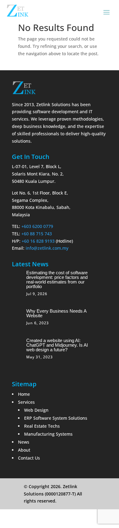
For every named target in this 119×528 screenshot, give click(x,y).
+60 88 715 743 (36, 234)
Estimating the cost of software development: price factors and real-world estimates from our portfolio (57, 279)
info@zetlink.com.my (47, 248)
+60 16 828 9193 (38, 241)
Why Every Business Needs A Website (56, 313)
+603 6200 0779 (37, 226)
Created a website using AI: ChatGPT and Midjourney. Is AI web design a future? (57, 345)
